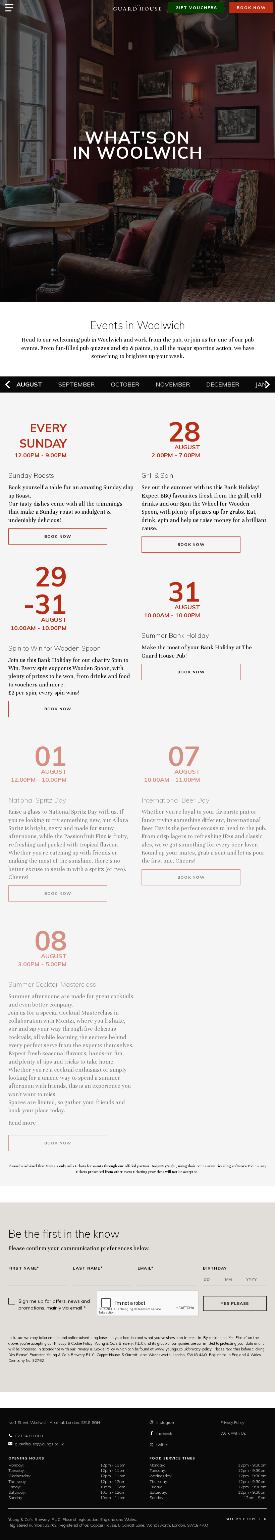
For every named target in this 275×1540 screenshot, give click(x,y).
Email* (146, 1268)
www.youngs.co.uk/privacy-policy (183, 1349)
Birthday (215, 1268)
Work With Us (233, 1433)
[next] (267, 384)
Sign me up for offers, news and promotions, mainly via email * (54, 1304)
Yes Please (235, 1303)
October (125, 384)
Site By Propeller (246, 1519)
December (222, 384)
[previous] (8, 384)
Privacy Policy (232, 1422)
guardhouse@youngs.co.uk (39, 1443)
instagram (165, 1422)
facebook (164, 1433)
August (29, 384)
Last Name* (88, 1268)
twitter (162, 1444)
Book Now (57, 536)
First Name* (24, 1268)
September (76, 384)
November (173, 384)
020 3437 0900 (29, 1435)
